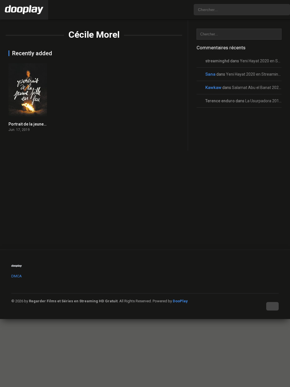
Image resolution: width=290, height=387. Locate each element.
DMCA (16, 276)
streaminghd (217, 61)
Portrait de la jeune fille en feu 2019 (40, 124)
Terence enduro (220, 101)
